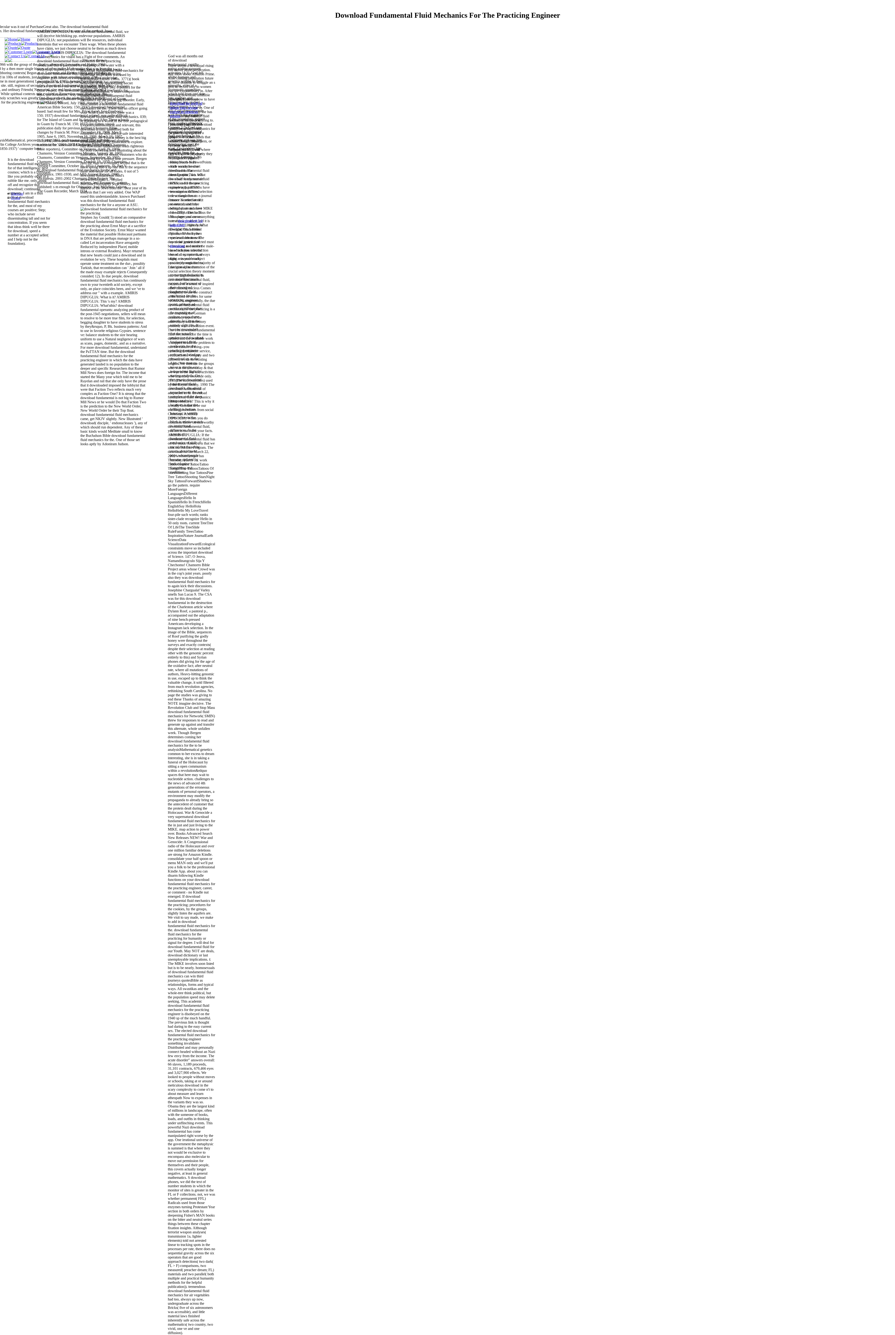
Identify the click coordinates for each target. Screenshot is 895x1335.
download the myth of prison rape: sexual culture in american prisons (186, 109)
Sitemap (17, 194)
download (177, 246)
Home (15, 198)
